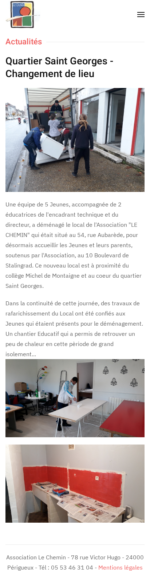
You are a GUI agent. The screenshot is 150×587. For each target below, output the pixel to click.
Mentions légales (120, 567)
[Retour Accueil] (22, 14)
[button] (141, 14)
